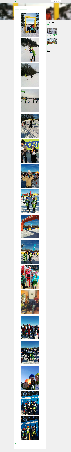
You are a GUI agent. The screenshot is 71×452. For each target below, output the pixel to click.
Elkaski (14, 1)
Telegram (48, 50)
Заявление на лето (49, 24)
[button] (15, 11)
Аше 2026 (48, 44)
